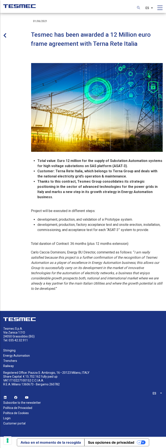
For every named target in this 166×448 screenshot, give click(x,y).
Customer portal (14, 423)
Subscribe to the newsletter (22, 402)
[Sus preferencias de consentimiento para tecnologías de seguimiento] (7, 440)
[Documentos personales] (19, 4)
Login (7, 418)
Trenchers (10, 361)
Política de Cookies (16, 413)
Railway (8, 366)
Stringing (9, 350)
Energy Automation (16, 355)
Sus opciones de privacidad (111, 442)
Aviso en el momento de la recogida (51, 442)
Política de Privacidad (17, 408)
